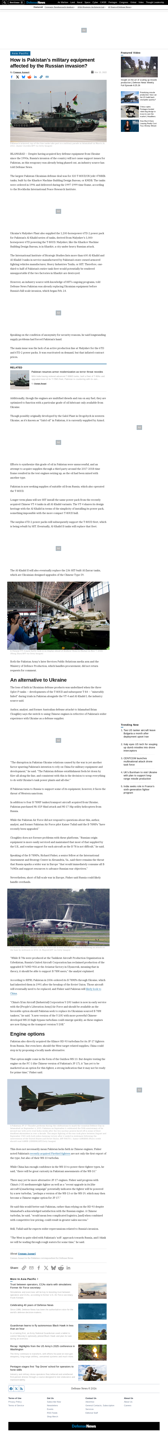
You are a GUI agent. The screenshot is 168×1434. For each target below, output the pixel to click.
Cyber (95, 2)
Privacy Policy (15, 1402)
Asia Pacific (20, 53)
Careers (127, 1405)
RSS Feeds (52, 1413)
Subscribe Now (54, 1402)
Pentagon (112, 2)
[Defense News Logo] (36, 2)
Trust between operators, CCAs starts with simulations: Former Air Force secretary (41, 1286)
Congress (123, 2)
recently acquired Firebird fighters (50, 1153)
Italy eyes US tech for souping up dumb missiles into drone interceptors (140, 747)
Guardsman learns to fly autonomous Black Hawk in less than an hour (41, 1327)
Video (141, 2)
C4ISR (103, 2)
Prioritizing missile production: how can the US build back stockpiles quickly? (148, 96)
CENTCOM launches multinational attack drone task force (138, 761)
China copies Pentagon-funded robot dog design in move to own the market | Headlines (148, 111)
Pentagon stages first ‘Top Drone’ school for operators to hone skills (42, 1368)
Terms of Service (16, 1405)
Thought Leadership (155, 2)
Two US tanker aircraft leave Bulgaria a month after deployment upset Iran (139, 733)
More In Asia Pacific (23, 1279)
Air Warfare (63, 2)
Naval (79, 2)
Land (72, 2)
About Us (128, 1402)
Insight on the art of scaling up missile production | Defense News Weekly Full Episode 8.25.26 (139, 83)
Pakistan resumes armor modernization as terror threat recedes (67, 371)
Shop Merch (52, 1416)
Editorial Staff (91, 1413)
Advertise (89, 1402)
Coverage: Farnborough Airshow (59, 7)
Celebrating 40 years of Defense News (31, 1305)
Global (133, 2)
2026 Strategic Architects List (91, 7)
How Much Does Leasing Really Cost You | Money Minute (148, 123)
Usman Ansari (21, 72)
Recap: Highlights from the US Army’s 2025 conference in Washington (42, 1348)
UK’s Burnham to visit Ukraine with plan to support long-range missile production (140, 775)
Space (87, 2)
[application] (139, 67)
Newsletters (52, 1405)
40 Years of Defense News (119, 7)
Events (50, 1409)
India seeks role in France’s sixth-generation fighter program (139, 789)
